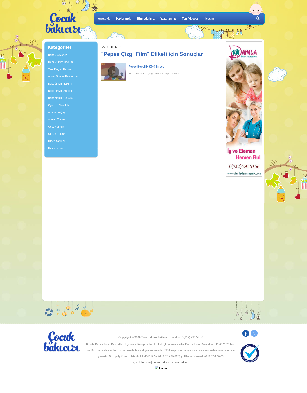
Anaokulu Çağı (57, 112)
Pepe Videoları (172, 73)
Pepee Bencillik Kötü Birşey (146, 66)
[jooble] (160, 369)
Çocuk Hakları (56, 133)
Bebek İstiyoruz (57, 55)
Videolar (139, 73)
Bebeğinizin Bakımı (60, 83)
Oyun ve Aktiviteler (59, 105)
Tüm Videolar (190, 18)
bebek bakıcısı (161, 362)
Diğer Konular (56, 141)
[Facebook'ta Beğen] (246, 334)
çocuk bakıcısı (142, 362)
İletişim (209, 18)
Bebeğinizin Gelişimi (60, 98)
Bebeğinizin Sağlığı (60, 90)
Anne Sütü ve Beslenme (63, 76)
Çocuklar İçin (56, 126)
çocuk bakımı (180, 362)
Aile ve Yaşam (56, 119)
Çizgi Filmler (154, 73)
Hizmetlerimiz (146, 18)
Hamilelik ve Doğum (60, 62)
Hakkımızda (123, 18)
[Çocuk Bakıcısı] (63, 23)
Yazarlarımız (168, 18)
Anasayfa (104, 18)
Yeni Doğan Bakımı (59, 69)
